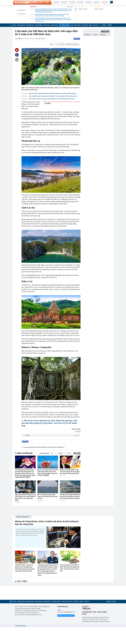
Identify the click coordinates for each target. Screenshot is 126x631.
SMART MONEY (55, 25)
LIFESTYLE (95, 25)
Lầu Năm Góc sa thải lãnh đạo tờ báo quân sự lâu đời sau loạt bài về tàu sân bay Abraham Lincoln (70, 496)
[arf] (51, 437)
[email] (17, 60)
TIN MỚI (47, 103)
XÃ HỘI (14, 25)
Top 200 (113, 601)
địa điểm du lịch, (33, 447)
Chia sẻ (77, 38)
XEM (77, 453)
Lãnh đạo (102, 34)
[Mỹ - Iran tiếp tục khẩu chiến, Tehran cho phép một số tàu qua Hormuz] (47, 486)
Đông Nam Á (60, 447)
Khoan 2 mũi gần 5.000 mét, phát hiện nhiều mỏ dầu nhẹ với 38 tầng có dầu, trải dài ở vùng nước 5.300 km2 (47, 472)
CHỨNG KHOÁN (21, 25)
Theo (51, 435)
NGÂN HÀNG (47, 25)
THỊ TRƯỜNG (84, 25)
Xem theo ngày (44, 453)
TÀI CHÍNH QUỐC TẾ (64, 25)
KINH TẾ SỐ (77, 25)
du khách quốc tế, (52, 447)
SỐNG (90, 25)
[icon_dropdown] (111, 2)
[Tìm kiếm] (105, 31)
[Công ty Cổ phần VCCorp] (96, 608)
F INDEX (109, 25)
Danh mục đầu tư (22, 14)
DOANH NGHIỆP (39, 25)
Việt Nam (66, 135)
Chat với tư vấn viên (66, 615)
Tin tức (95, 34)
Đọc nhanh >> (70, 6)
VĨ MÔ (72, 25)
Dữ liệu (104, 25)
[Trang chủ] (11, 25)
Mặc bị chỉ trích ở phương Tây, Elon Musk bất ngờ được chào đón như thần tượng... (52, 93)
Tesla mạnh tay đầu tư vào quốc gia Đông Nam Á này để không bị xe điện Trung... (52, 99)
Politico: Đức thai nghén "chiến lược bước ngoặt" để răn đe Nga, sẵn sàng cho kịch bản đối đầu (70, 471)
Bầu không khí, (43, 447)
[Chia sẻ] (17, 55)
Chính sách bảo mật (20, 625)
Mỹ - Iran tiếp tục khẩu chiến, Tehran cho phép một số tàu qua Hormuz (47, 496)
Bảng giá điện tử (22, 10)
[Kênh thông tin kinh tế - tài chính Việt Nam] (32, 2)
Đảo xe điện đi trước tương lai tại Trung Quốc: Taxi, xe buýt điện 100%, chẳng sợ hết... (53, 96)
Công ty (88, 34)
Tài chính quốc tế (41, 38)
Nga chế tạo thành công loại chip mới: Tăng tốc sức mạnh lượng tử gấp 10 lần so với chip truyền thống (25, 497)
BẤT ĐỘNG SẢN (30, 25)
